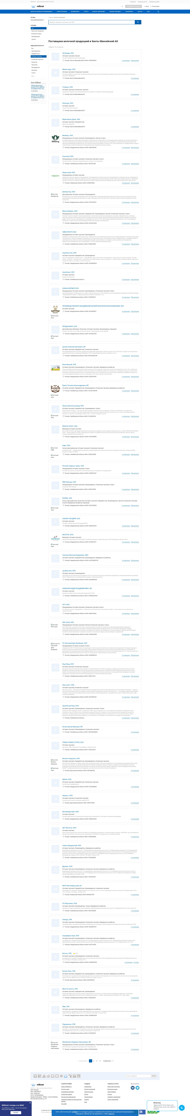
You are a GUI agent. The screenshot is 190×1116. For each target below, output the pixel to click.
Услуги (86, 11)
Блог (85, 1102)
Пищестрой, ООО (68, 172)
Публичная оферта (66, 1094)
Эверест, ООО (67, 795)
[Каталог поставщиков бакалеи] (74, 1076)
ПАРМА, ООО (67, 498)
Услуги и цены (65, 1089)
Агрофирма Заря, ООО (70, 936)
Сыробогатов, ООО (69, 253)
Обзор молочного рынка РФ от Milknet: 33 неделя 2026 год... (38, 87)
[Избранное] (122, 6)
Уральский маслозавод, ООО (73, 406)
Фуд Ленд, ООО (68, 664)
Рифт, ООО (66, 445)
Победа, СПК (67, 919)
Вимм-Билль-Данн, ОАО (71, 119)
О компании (126, 60)
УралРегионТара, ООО (70, 706)
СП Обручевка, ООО (69, 903)
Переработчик (35, 53)
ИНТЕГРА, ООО (67, 535)
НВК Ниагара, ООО (69, 482)
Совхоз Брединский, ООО (71, 845)
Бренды (86, 1099)
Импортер (34, 62)
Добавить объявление (114, 1097)
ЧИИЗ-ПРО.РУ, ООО (69, 232)
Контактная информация (68, 1097)
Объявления (75, 11)
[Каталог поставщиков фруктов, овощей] (61, 1076)
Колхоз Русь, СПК (68, 971)
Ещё (32, 76)
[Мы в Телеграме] (137, 1088)
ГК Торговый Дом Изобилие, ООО (74, 643)
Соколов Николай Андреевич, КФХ (75, 555)
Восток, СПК (66, 953)
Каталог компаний (98, 11)
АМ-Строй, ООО (68, 622)
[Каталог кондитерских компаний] (57, 1076)
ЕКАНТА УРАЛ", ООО (69, 426)
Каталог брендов (115, 11)
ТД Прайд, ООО (68, 53)
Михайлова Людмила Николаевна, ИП (76, 1042)
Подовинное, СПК (68, 1024)
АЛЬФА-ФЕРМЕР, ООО (70, 288)
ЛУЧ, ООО (66, 605)
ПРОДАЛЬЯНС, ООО (69, 326)
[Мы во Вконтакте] (133, 1088)
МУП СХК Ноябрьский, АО (72, 886)
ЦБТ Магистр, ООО (69, 828)
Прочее (33, 39)
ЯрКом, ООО (66, 779)
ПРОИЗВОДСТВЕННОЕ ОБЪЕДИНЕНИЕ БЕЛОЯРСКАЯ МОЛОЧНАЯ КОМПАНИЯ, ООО (93, 306)
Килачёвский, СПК (69, 364)
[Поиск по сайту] (158, 12)
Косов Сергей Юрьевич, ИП (72, 727)
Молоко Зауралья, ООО (71, 758)
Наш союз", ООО (68, 685)
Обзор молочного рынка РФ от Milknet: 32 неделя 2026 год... (38, 96)
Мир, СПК (65, 1007)
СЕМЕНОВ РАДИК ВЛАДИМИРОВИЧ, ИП (77, 588)
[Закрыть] (30, 1103)
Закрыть (111, 1114)
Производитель (35, 51)
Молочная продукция (37, 31)
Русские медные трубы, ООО (73, 466)
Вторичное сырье (36, 33)
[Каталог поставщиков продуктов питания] (48, 1076)
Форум (140, 11)
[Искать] (138, 22)
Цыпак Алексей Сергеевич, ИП (74, 347)
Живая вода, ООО (68, 69)
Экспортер (34, 65)
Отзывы (136, 962)
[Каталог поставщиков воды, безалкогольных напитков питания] (70, 1076)
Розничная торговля (37, 59)
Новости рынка (62, 11)
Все (32, 48)
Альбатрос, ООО (68, 272)
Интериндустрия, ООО (70, 812)
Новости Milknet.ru (66, 1086)
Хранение (34, 70)
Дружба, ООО (67, 866)
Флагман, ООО (67, 103)
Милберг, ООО (67, 135)
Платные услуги (142, 1)
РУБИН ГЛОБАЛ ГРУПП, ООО (73, 742)
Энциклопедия (88, 1097)
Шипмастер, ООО (68, 192)
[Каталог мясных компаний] (35, 1076)
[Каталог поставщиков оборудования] (39, 1076)
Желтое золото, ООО (70, 989)
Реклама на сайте (154, 1)
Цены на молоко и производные (41, 11)
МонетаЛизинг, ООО (69, 211)
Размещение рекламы (67, 1092)
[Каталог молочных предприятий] (65, 1076)
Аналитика (129, 11)
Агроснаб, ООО (67, 156)
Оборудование (35, 36)
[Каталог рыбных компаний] (44, 1076)
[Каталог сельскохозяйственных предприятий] (52, 1076)
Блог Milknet (36, 83)
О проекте (133, 1)
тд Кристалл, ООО (69, 571)
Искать (154, 1076)
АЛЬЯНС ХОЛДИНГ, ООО (71, 518)
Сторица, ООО (67, 87)
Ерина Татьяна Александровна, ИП (75, 385)
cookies (75, 1112)
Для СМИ (63, 1104)
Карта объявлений (113, 1099)
